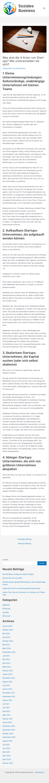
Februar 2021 (7, 719)
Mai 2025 (6, 633)
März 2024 (6, 648)
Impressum (39, 772)
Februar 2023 (7, 671)
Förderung (6, 609)
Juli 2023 (6, 656)
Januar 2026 (7, 626)
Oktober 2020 (7, 733)
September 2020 (8, 737)
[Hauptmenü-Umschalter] (44, 8)
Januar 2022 (7, 689)
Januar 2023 (7, 674)
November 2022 (8, 678)
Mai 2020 (6, 752)
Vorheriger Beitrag (24, 539)
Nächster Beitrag (24, 543)
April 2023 (6, 663)
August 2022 (7, 682)
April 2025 (6, 637)
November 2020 (8, 730)
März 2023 (6, 667)
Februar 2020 (7, 763)
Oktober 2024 (7, 641)
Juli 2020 (6, 745)
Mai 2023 (6, 659)
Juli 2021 (5, 704)
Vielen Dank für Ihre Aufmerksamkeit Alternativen (21, 588)
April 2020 (6, 756)
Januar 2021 (7, 722)
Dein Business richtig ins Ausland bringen (18, 574)
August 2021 (7, 700)
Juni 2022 (6, 685)
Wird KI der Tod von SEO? (12, 578)
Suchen (5, 560)
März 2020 (6, 759)
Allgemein (6, 605)
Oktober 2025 (7, 630)
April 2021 (6, 711)
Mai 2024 (6, 645)
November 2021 (8, 693)
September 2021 (8, 696)
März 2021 (6, 715)
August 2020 (7, 741)
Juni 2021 (6, 708)
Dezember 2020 (8, 726)
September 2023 (8, 652)
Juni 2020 (6, 748)
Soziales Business (26, 8)
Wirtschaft (8, 68)
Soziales (5, 612)
